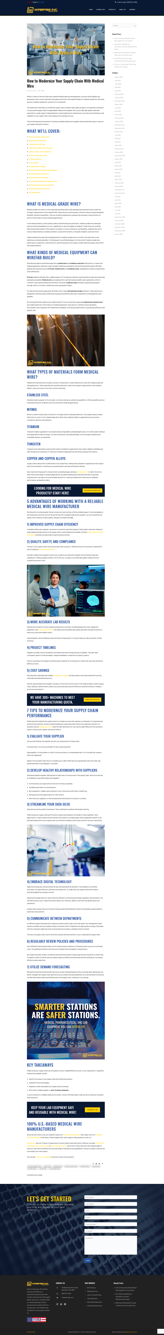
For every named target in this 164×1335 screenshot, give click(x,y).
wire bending (96, 1166)
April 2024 (118, 142)
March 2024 (118, 145)
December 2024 (120, 125)
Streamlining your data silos (39, 174)
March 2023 (118, 166)
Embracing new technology (38, 177)
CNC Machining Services (94, 1306)
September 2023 (120, 155)
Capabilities (100, 9)
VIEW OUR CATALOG (92, 699)
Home (91, 9)
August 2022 (119, 169)
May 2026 (118, 87)
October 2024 (119, 132)
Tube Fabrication (92, 1298)
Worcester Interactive (130, 1332)
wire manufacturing (55, 1168)
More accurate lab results (38, 155)
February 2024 (119, 149)
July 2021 (117, 196)
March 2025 (118, 114)
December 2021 (119, 190)
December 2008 (120, 224)
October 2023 (119, 152)
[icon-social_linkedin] (61, 1304)
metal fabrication (84, 1166)
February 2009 (119, 220)
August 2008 (119, 234)
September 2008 (120, 231)
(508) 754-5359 (66, 1293)
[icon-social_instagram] (65, 1304)
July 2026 (118, 80)
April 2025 (118, 111)
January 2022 (119, 186)
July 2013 (117, 213)
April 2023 (118, 162)
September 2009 (120, 217)
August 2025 (119, 104)
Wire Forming (91, 1288)
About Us (122, 9)
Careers (132, 9)
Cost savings (33, 163)
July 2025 (118, 108)
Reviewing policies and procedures (41, 185)
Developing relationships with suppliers (43, 170)
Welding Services (92, 1291)
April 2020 (118, 207)
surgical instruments (45, 630)
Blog (43, 90)
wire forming (43, 1168)
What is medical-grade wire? (39, 137)
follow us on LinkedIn (43, 1157)
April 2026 (118, 91)
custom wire (47, 1166)
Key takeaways (34, 192)
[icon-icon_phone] (116, 2)
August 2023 (119, 159)
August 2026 (119, 77)
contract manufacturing (34, 1166)
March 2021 (118, 203)
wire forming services (59, 1146)
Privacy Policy (31, 1332)
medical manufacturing (71, 1166)
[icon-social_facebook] (58, 1304)
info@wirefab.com (67, 1297)
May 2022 (118, 172)
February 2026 (119, 94)
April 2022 (118, 176)
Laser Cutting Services (94, 1295)
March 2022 (118, 179)
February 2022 (119, 183)
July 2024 (118, 135)
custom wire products (47, 549)
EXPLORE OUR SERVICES (92, 490)
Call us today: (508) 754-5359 (127, 2)
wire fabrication (32, 1168)
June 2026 (118, 84)
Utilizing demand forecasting (39, 189)
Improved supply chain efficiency (41, 148)
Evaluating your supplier (37, 166)
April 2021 (118, 200)
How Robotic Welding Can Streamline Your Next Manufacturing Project (125, 46)
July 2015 (117, 210)
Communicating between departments (43, 181)
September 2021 (120, 193)
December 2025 (120, 101)
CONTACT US (92, 1110)
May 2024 (118, 138)
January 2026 (119, 97)
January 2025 (119, 121)
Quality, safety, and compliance (40, 152)
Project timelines (35, 159)
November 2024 (120, 128)
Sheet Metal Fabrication (94, 1302)
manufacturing (58, 1166)
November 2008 (119, 227)
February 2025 (119, 118)
